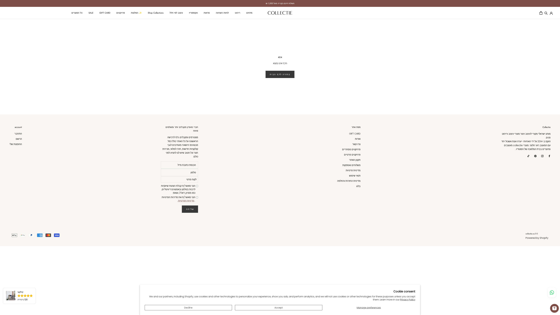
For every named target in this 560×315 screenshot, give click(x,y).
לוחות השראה (222, 12)
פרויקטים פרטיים (352, 154)
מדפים (249, 12)
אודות (357, 139)
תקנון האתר (354, 160)
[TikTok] (528, 156)
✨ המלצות (136, 12)
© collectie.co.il (532, 233)
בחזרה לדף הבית (280, 74)
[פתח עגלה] (541, 13)
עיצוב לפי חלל (176, 12)
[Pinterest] (535, 156)
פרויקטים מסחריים (351, 149)
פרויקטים (120, 12)
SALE (91, 12)
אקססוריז (193, 12)
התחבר (18, 133)
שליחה (190, 209)
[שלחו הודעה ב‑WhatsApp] (552, 292)
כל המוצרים (76, 12)
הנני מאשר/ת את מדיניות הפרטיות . (178, 199)
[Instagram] (542, 156)
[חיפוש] (546, 12)
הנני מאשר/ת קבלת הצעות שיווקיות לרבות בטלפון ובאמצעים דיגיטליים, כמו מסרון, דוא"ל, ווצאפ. (178, 189)
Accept (278, 307)
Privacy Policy (407, 299)
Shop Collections (155, 12)
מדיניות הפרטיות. (186, 200)
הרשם (19, 139)
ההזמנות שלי (15, 144)
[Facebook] (549, 156)
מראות (207, 12)
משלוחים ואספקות (351, 165)
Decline (188, 307)
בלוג (358, 186)
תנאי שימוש (354, 175)
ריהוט (237, 12)
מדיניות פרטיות (353, 170)
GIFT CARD (104, 12)
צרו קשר (356, 144)
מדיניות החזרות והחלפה (348, 181)
